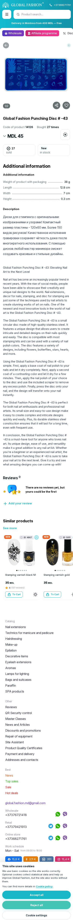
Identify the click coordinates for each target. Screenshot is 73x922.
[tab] (12, 478)
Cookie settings (36, 915)
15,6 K (16, 859)
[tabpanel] (36, 495)
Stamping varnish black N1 (20, 574)
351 (49, 859)
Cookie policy (44, 886)
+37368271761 (62, 4)
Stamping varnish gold (57, 574)
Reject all (36, 905)
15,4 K (65, 859)
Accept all (36, 894)
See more (10, 528)
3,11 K (32, 859)
